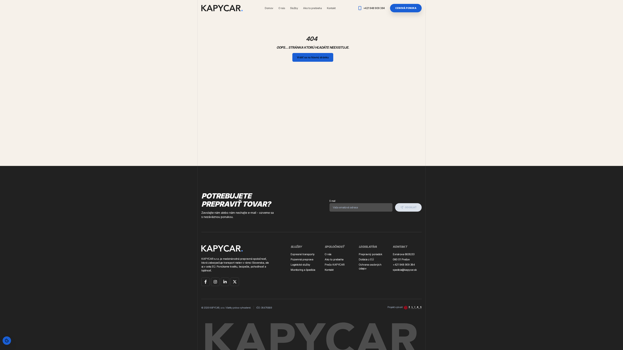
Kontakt (331, 8)
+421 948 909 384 (404, 264)
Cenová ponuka (405, 8)
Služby (294, 8)
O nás (281, 8)
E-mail (332, 200)
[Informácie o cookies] (7, 340)
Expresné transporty (303, 254)
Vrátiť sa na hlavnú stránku (313, 57)
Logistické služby (300, 264)
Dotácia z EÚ (366, 259)
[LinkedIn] (225, 282)
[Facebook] (205, 282)
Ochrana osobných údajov (370, 266)
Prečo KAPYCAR (335, 264)
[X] (235, 282)
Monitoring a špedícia (303, 269)
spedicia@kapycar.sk (405, 269)
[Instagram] (215, 282)
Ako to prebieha (312, 8)
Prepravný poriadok (370, 254)
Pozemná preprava (302, 259)
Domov (269, 8)
